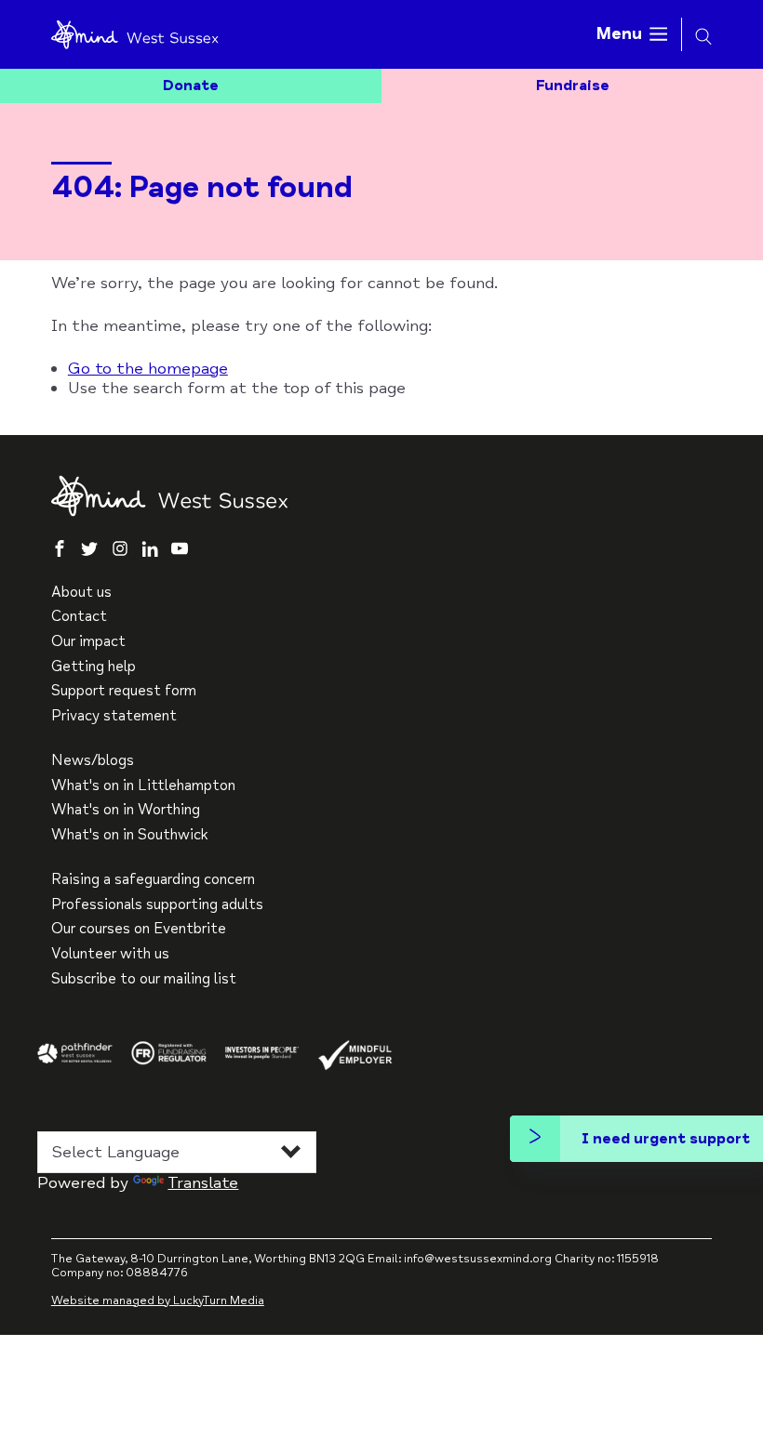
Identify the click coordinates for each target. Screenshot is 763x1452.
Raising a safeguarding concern (153, 880)
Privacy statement (114, 716)
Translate (202, 1182)
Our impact (88, 642)
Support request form (123, 691)
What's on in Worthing (125, 810)
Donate (191, 85)
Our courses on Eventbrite (138, 929)
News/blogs (92, 761)
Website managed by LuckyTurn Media (157, 1300)
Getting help (93, 667)
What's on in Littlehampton (143, 786)
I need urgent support (666, 1138)
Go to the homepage (148, 368)
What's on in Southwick (129, 835)
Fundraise (572, 85)
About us (81, 592)
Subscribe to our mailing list (143, 979)
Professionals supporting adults (157, 905)
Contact (79, 617)
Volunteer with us (110, 954)
